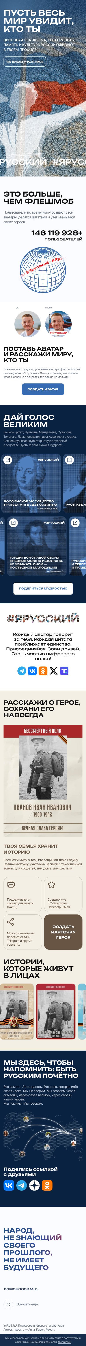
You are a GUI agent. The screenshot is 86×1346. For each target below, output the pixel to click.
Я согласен (64, 1342)
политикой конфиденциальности (37, 1342)
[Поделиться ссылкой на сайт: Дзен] (34, 1185)
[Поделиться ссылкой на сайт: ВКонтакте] (32, 670)
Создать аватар (43, 389)
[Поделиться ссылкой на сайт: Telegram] (21, 670)
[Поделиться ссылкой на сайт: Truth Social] (64, 670)
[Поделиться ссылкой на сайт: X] (53, 670)
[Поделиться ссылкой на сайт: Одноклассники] (43, 670)
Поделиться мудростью (43, 588)
